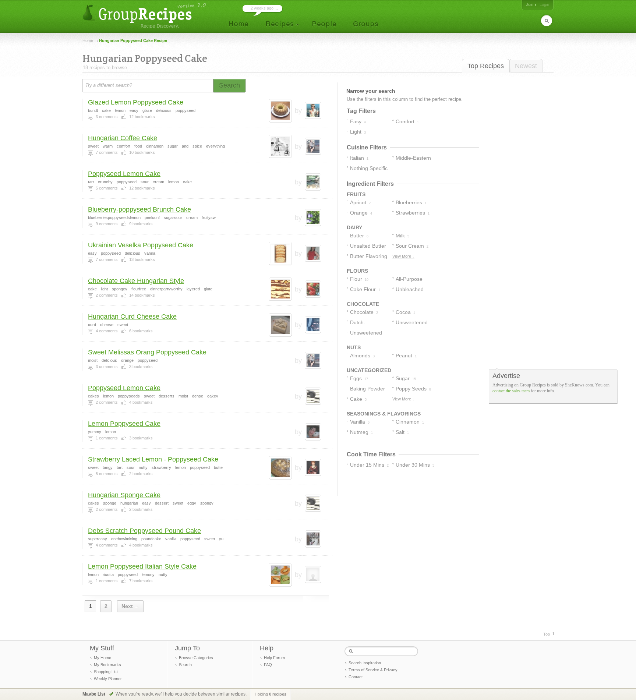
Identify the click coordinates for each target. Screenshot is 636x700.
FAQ (268, 664)
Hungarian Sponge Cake (124, 495)
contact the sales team (511, 390)
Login (544, 4)
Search (185, 664)
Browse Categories (196, 657)
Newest (526, 66)
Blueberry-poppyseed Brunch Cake (139, 209)
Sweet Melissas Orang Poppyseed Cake (147, 352)
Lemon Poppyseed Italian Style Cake (142, 566)
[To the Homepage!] (145, 16)
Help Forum (274, 657)
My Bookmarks (107, 664)
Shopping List (106, 671)
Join (529, 4)
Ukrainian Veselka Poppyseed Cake (140, 245)
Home (87, 40)
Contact (356, 677)
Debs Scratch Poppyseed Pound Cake (144, 530)
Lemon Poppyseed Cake (124, 423)
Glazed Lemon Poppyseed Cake (135, 102)
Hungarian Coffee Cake (122, 138)
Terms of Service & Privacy (373, 670)
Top (546, 634)
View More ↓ (403, 256)
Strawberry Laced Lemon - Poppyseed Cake (153, 459)
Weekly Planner (108, 678)
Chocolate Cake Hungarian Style (136, 280)
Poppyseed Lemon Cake (124, 173)
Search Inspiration (365, 663)
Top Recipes (485, 66)
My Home (102, 657)
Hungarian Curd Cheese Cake (132, 316)
